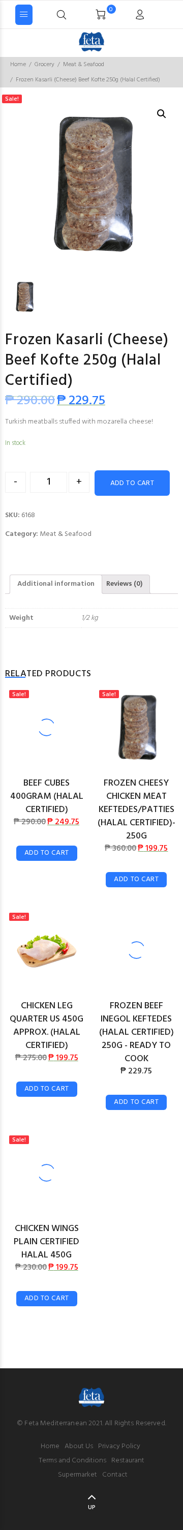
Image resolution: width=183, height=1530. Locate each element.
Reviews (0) (124, 584)
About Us (79, 1446)
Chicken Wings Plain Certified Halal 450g (46, 1242)
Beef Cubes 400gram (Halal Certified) (46, 796)
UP (92, 1508)
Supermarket (77, 1475)
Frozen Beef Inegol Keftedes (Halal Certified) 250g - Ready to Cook (136, 1032)
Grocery (44, 64)
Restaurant (127, 1460)
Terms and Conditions (72, 1460)
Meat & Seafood (83, 64)
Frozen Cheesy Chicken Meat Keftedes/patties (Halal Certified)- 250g (136, 810)
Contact (115, 1475)
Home (18, 64)
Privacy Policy (119, 1446)
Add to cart (132, 483)
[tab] (56, 584)
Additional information (56, 584)
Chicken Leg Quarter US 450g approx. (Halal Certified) (46, 1026)
